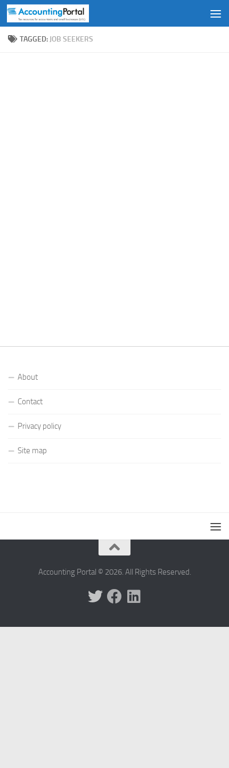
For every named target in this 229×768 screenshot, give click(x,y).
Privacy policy (39, 426)
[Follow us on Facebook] (114, 596)
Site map (32, 450)
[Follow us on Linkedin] (133, 596)
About (28, 377)
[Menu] (215, 13)
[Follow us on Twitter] (95, 596)
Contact (30, 401)
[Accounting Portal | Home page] (61, 13)
